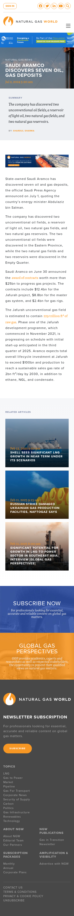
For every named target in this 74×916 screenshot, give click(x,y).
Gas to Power (13, 778)
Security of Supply (16, 799)
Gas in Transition (51, 840)
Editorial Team (13, 840)
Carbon (8, 804)
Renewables (12, 816)
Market (8, 782)
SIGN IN (10, 6)
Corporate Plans (15, 872)
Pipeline (9, 786)
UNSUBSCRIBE (14, 900)
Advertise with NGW (54, 863)
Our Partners (12, 845)
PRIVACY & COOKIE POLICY (23, 896)
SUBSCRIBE (17, 748)
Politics (8, 808)
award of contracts (25, 277)
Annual (8, 868)
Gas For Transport (16, 791)
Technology (11, 821)
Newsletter (47, 844)
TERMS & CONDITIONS (20, 892)
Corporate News (15, 795)
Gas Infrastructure (16, 812)
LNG (6, 773)
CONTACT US (13, 887)
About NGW (11, 836)
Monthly (9, 863)
